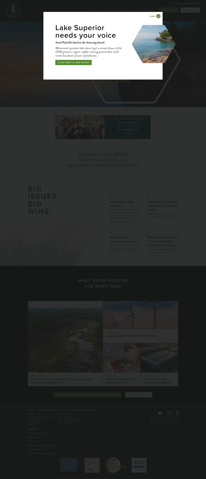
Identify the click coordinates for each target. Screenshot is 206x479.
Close (152, 16)
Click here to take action (73, 62)
